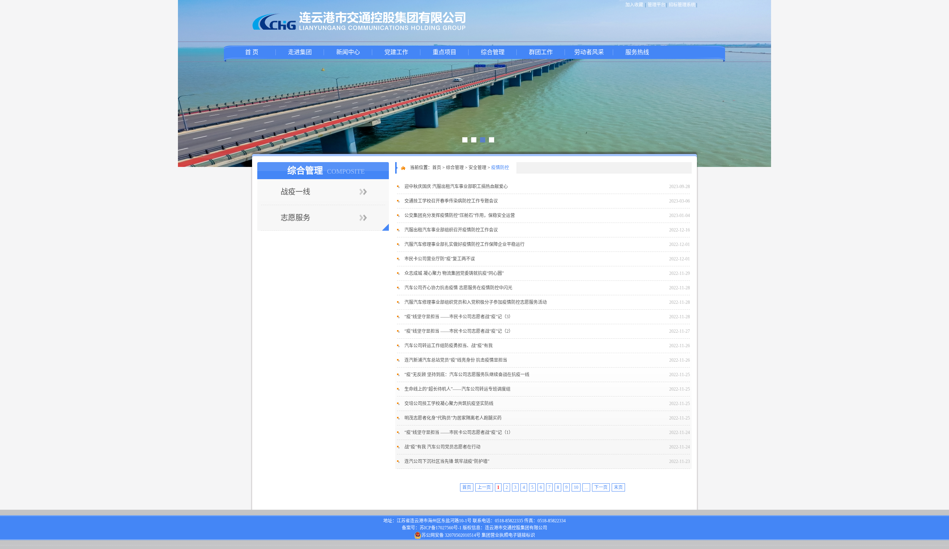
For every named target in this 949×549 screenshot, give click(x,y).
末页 (618, 487)
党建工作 (396, 52)
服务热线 (637, 52)
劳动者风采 (589, 52)
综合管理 (493, 52)
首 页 (251, 52)
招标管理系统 (682, 4)
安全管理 (477, 167)
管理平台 (656, 4)
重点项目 (444, 52)
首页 (436, 167)
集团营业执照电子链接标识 (508, 535)
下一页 (601, 487)
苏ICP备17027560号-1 (441, 527)
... (586, 487)
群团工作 (541, 52)
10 (576, 487)
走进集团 (300, 52)
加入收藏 (634, 4)
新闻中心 (348, 52)
